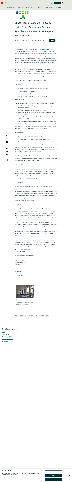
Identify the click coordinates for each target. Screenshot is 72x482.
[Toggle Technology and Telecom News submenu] (64, 7)
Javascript (5, 341)
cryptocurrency (18, 318)
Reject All (53, 475)
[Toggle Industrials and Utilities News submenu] (54, 7)
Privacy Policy (14, 474)
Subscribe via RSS (7, 337)
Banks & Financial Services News (29, 7)
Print (3, 332)
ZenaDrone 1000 (23, 315)
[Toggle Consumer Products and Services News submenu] (15, 7)
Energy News (20, 7)
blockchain (41, 315)
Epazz (30, 318)
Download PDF (6, 334)
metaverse (31, 315)
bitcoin (25, 318)
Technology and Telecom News (59, 7)
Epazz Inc (53, 49)
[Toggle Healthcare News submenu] (44, 7)
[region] (36, 475)
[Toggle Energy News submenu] (25, 7)
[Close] (69, 475)
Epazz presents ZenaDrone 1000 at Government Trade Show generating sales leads (24, 304)
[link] (25, 3)
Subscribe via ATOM (7, 339)
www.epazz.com (19, 266)
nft (36, 315)
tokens (47, 315)
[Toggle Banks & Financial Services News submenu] (34, 7)
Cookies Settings (54, 471)
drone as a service (31, 178)
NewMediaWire (45, 49)
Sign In (52, 3)
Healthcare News (39, 7)
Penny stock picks (25, 249)
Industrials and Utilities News (49, 7)
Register (58, 3)
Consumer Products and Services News (10, 7)
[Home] (7, 3)
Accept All (53, 479)
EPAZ (16, 315)
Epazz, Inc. (41, 40)
